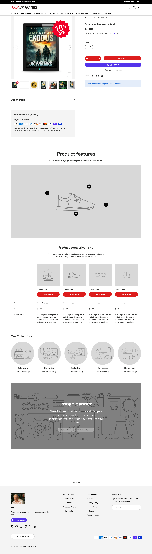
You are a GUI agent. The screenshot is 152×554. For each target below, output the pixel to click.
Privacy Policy (92, 503)
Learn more (31, 2)
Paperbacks (97, 13)
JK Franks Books (20, 546)
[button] (140, 7)
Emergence (39, 13)
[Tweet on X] (93, 75)
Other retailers (68, 511)
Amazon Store (68, 499)
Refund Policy (92, 507)
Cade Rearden (82, 13)
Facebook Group (69, 507)
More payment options (113, 70)
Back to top (76, 482)
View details (48, 294)
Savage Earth (66, 13)
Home (13, 13)
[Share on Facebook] (97, 75)
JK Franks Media (90, 18)
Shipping (90, 511)
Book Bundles (26, 13)
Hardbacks (109, 13)
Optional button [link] (66, 430)
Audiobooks (67, 503)
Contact (90, 499)
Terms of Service (93, 515)
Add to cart (122, 58)
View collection (21, 371)
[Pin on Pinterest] (102, 75)
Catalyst (52, 13)
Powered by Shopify (31, 546)
